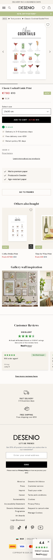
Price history (7, 153)
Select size (7, 106)
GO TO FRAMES (26, 192)
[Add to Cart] (31, 246)
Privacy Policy (23, 470)
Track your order (35, 490)
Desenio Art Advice (36, 481)
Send (26, 464)
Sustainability (19, 499)
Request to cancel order (38, 508)
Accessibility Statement (14, 504)
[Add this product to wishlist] (48, 24)
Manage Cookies (35, 513)
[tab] (9, 83)
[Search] (9, 8)
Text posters (16, 19)
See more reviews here (26, 376)
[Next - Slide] (50, 52)
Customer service (35, 486)
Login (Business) (18, 520)
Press (22, 486)
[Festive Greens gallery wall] (20, 288)
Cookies (31, 499)
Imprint (22, 490)
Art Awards (20, 516)
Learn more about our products (26, 158)
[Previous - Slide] (3, 52)
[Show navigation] (4, 8)
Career (22, 495)
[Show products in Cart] (49, 8)
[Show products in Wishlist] (43, 8)
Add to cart (26, 120)
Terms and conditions (37, 495)
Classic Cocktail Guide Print (36, 19)
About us (21, 481)
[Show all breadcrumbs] (4, 18)
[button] (42, 548)
